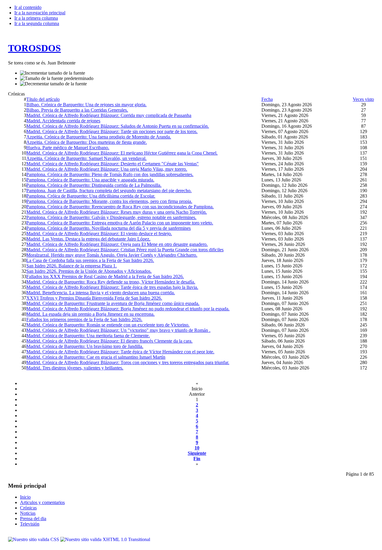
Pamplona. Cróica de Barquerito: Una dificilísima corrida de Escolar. (90, 195)
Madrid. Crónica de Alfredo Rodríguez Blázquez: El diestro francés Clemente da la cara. (109, 340)
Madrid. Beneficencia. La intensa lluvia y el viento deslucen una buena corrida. (100, 292)
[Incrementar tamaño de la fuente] (52, 73)
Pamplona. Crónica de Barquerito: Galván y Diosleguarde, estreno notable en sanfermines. (111, 217)
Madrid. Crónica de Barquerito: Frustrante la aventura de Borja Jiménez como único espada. (112, 303)
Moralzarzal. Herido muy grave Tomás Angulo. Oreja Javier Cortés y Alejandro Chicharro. (111, 255)
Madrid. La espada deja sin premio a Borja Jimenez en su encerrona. (90, 314)
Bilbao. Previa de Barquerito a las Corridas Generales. (77, 110)
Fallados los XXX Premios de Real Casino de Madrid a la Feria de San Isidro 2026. (105, 276)
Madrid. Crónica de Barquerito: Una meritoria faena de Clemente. (88, 335)
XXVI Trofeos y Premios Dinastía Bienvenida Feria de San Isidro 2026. (94, 298)
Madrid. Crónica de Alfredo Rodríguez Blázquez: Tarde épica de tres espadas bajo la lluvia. (112, 287)
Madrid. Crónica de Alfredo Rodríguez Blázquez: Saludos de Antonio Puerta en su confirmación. (117, 126)
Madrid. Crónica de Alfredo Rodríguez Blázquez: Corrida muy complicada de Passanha (108, 115)
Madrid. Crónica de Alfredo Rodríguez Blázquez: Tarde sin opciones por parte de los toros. (112, 131)
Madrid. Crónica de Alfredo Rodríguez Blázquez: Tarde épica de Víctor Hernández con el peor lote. (120, 351)
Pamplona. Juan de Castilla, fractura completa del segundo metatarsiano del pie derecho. (109, 190)
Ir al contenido (27, 7)
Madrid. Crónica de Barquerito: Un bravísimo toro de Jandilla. (84, 346)
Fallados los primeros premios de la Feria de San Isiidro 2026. (84, 319)
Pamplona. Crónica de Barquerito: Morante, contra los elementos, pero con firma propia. (109, 201)
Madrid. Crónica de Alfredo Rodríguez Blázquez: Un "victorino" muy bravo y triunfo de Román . (118, 330)
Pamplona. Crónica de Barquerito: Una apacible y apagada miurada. (90, 179)
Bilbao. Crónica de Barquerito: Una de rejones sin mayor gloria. (86, 104)
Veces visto (363, 99)
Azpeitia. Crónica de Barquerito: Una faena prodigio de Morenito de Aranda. (98, 136)
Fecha (267, 99)
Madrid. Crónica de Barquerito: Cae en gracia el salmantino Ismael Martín (95, 357)
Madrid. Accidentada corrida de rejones (63, 120)
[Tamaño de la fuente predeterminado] (56, 78)
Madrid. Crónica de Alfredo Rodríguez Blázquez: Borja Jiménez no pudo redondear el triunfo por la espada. (127, 308)
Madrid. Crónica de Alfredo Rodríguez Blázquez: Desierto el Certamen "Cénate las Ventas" (112, 163)
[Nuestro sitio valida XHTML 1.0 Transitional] (105, 539)
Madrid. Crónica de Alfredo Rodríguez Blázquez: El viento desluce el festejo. (99, 233)
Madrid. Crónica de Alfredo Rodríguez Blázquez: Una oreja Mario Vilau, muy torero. (106, 169)
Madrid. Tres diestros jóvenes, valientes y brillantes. (74, 367)
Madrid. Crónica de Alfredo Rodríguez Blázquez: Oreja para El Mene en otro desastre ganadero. (117, 244)
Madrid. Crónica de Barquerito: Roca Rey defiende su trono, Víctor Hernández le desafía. (110, 281)
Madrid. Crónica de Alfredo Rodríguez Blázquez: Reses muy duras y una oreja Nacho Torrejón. (116, 212)
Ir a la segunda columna (36, 23)
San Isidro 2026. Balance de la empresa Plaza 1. (71, 265)
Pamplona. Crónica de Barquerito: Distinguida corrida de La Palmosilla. (93, 185)
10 (197, 447)
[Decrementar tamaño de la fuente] (53, 84)
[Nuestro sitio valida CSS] (34, 539)
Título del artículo (43, 99)
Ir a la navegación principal (39, 12)
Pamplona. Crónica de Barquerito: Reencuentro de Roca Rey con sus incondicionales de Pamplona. (120, 206)
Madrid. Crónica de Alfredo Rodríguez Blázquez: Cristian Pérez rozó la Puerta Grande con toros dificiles (125, 249)
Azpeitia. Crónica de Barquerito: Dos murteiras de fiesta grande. (86, 142)
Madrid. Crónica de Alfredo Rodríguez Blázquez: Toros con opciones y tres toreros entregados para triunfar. (127, 362)
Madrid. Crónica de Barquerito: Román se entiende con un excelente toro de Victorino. (108, 324)
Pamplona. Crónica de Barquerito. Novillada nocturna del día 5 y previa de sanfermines (108, 228)
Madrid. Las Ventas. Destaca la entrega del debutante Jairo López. (88, 238)
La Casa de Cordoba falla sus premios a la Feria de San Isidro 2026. (90, 260)
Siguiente (197, 453)
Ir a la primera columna (36, 18)
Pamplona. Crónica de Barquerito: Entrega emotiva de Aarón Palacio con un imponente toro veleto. (119, 222)
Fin (196, 458)
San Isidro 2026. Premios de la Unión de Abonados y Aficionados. (89, 271)
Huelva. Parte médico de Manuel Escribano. (67, 147)
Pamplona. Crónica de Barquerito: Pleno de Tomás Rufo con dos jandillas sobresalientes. (109, 174)
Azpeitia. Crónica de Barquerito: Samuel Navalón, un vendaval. (86, 158)
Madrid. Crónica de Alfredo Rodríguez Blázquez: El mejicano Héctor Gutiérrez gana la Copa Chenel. (122, 152)
